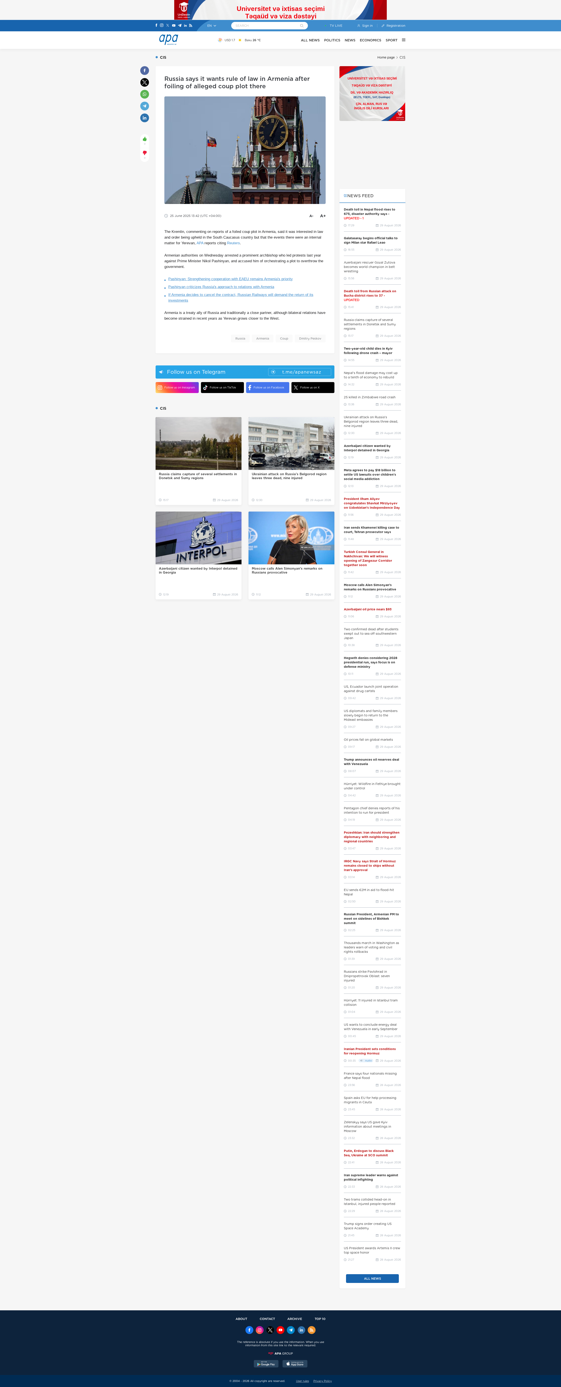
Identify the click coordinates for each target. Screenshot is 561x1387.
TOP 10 (320, 1319)
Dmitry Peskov (310, 338)
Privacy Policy (322, 1381)
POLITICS (332, 40)
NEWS (350, 40)
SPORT (392, 40)
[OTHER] (401, 40)
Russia (240, 338)
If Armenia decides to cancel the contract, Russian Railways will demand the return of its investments (240, 298)
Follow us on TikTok (223, 387)
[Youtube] (174, 26)
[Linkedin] (185, 26)
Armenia (262, 338)
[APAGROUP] (280, 1353)
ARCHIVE (294, 1319)
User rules (302, 1381)
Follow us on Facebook (269, 387)
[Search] (302, 26)
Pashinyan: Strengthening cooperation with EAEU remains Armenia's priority (230, 279)
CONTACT (267, 1319)
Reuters (233, 243)
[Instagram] (161, 25)
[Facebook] (156, 25)
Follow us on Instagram (179, 387)
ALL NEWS (310, 40)
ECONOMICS (370, 40)
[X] (167, 26)
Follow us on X (310, 387)
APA (200, 243)
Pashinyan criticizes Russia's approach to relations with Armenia (221, 287)
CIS (402, 57)
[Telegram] (179, 26)
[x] (270, 1330)
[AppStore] (294, 1364)
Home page (386, 57)
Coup (284, 338)
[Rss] (190, 26)
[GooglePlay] (266, 1364)
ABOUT (241, 1319)
